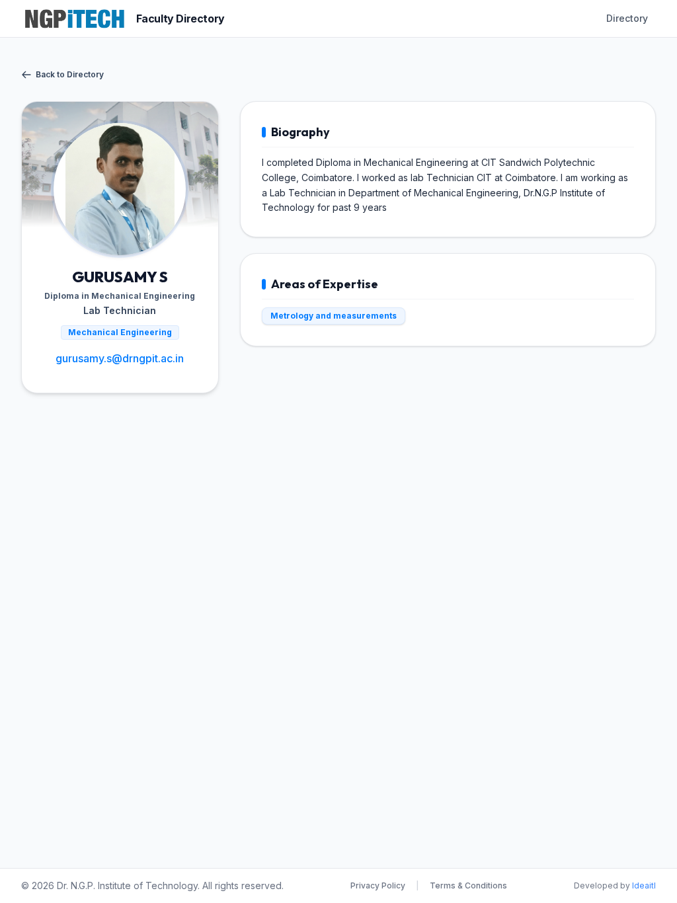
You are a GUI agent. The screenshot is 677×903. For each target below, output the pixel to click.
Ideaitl (644, 885)
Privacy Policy (377, 885)
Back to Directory (70, 74)
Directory (627, 18)
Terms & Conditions (468, 885)
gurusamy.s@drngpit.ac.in (120, 358)
